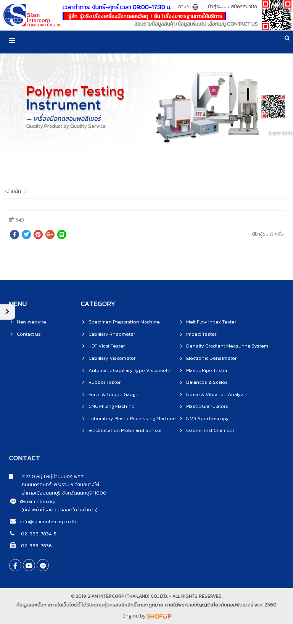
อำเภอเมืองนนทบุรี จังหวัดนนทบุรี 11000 (57, 492)
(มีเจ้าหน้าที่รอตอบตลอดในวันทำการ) (59, 509)
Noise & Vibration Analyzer (217, 394)
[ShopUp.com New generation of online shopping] (159, 615)
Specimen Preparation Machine (124, 321)
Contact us (29, 334)
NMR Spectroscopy (207, 418)
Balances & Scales (207, 382)
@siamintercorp (38, 501)
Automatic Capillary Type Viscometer (130, 370)
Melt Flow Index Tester (211, 321)
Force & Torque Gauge (113, 394)
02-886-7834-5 (38, 533)
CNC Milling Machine (112, 406)
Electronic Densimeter (211, 358)
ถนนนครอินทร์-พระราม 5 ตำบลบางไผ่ (54, 484)
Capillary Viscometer (112, 358)
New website (31, 321)
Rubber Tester (105, 382)
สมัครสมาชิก (244, 6)
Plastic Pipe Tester (206, 370)
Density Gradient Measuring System (227, 345)
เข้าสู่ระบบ (216, 6)
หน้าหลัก (12, 191)
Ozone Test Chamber (210, 430)
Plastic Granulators (207, 406)
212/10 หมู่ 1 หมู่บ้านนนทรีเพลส (48, 476)
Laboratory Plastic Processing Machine (132, 418)
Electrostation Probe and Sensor (125, 430)
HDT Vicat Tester (107, 345)
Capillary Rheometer (112, 334)
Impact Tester (201, 334)
